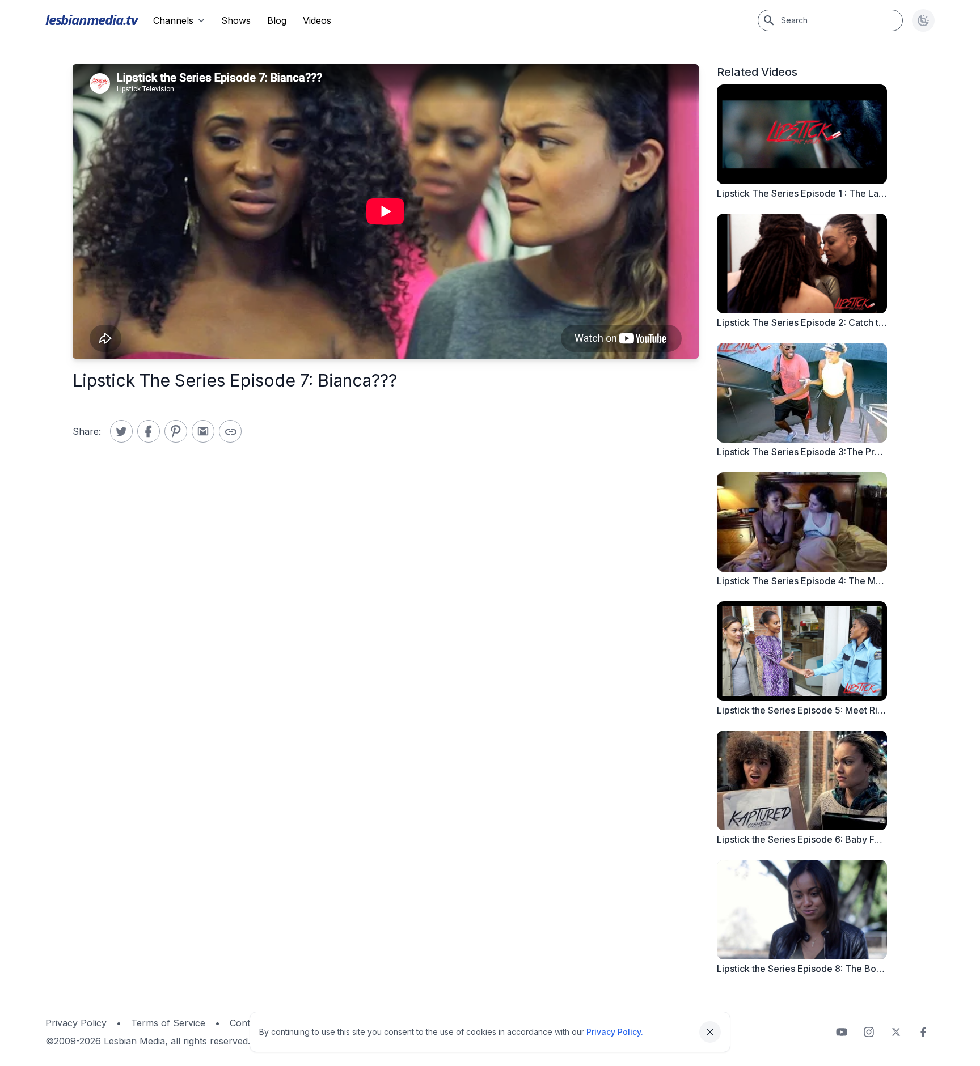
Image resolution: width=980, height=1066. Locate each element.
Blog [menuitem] (276, 20)
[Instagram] (869, 1032)
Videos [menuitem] (317, 20)
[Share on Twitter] (121, 431)
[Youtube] (841, 1032)
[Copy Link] (230, 431)
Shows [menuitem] (236, 20)
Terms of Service (168, 1023)
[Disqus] (385, 632)
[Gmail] (203, 431)
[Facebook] (923, 1032)
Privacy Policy (76, 1023)
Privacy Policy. (614, 1032)
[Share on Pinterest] (175, 431)
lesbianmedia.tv (91, 19)
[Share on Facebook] (148, 431)
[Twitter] (896, 1032)
